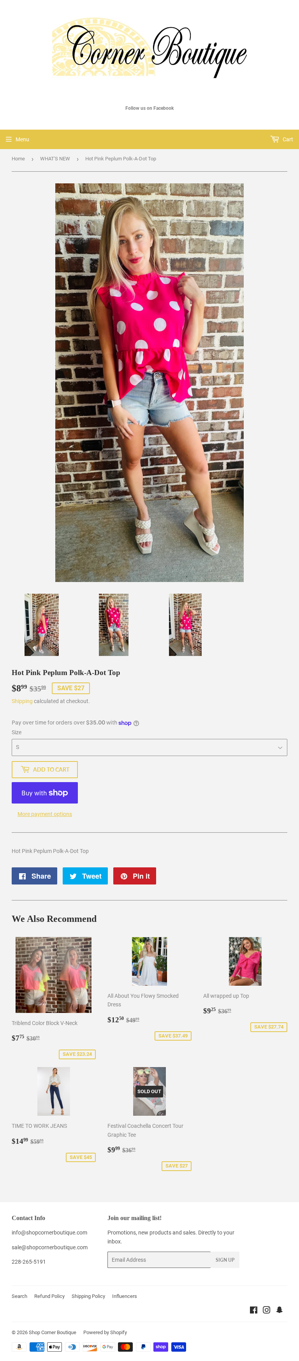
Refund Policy (49, 1296)
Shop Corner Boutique (52, 1332)
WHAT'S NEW (55, 159)
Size (16, 732)
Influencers (124, 1296)
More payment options (45, 814)
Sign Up (225, 1260)
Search (19, 1296)
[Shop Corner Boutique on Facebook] (254, 1311)
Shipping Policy (88, 1296)
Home (18, 159)
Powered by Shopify (105, 1332)
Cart (287, 139)
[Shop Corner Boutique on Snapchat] (279, 1311)
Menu (22, 139)
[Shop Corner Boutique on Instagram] (267, 1311)
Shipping (22, 701)
